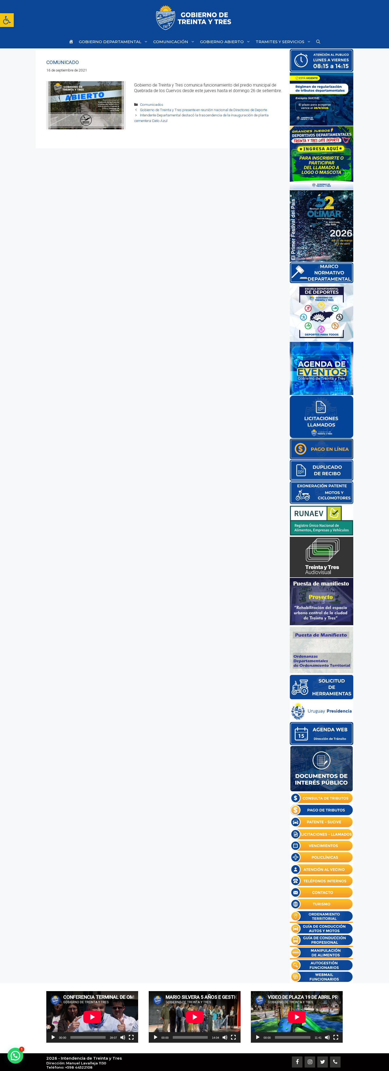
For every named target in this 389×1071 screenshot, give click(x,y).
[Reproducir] (53, 1037)
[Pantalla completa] (131, 1037)
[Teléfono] (335, 1062)
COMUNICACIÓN (170, 41)
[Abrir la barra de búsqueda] (318, 41)
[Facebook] (297, 1062)
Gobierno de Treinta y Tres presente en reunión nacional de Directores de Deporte (203, 110)
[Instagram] (310, 1062)
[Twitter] (322, 1062)
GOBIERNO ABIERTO (222, 41)
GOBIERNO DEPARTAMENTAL (110, 41)
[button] (7, 20)
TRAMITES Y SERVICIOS (280, 41)
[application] (92, 1017)
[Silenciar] (122, 1037)
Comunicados (151, 104)
